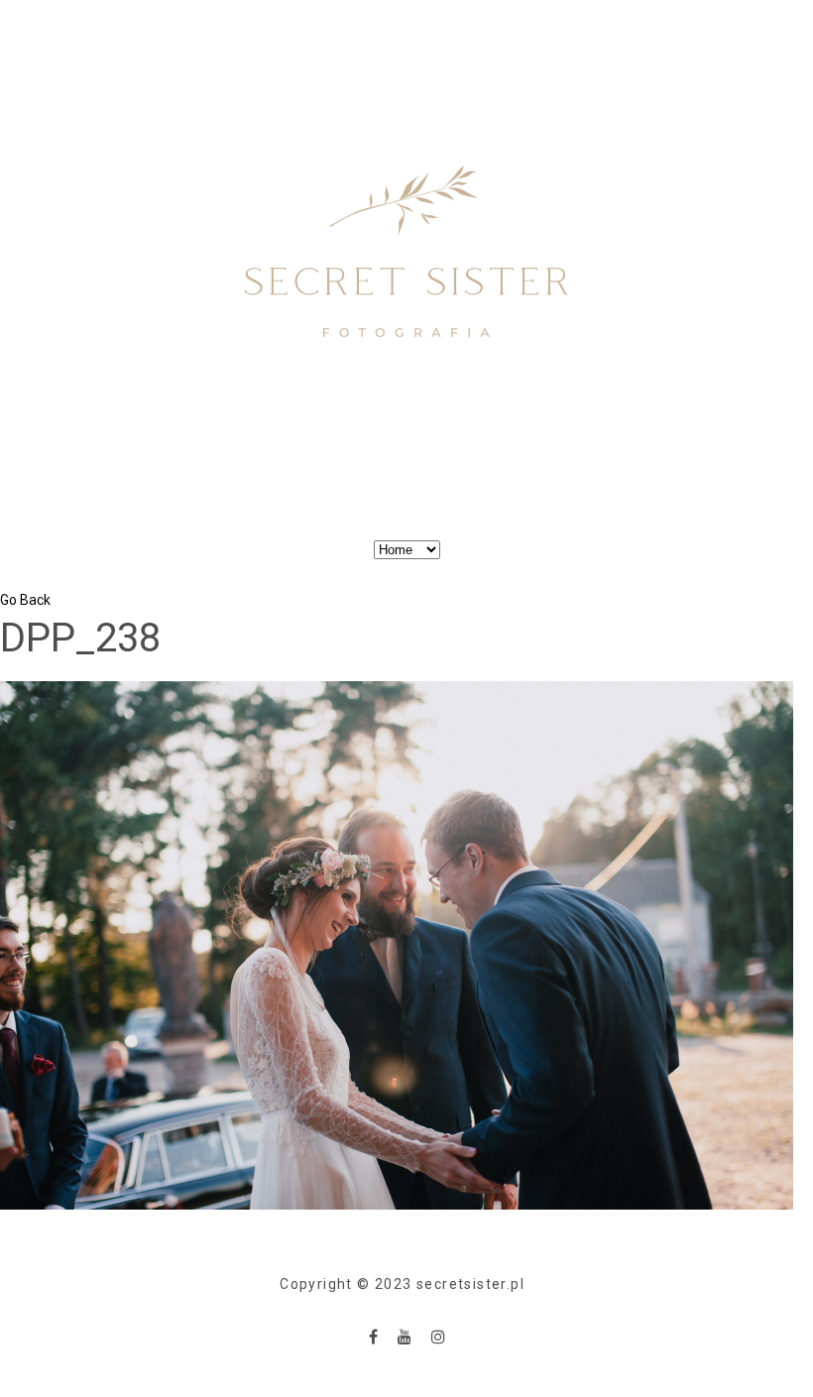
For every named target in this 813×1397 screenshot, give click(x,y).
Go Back (25, 600)
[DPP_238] (396, 944)
